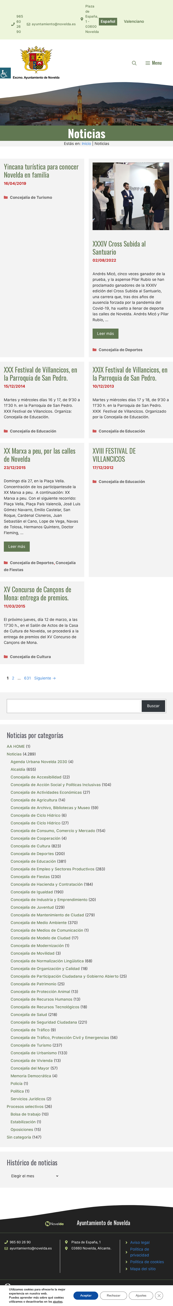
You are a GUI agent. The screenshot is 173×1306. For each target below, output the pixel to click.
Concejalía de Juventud (32, 907)
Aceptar (85, 1295)
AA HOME (16, 746)
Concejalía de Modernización (37, 945)
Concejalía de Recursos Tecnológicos (45, 1007)
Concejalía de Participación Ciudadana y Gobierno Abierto (64, 976)
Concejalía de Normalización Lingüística (47, 961)
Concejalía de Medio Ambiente (39, 922)
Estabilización (23, 1122)
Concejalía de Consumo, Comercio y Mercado (53, 830)
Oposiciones (22, 1129)
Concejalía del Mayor (30, 1068)
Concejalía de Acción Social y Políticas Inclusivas (56, 784)
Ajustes (141, 1295)
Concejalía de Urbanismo (34, 1053)
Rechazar (113, 1295)
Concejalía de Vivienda (32, 1060)
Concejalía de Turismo (31, 197)
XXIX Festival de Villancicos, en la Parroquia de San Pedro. (130, 373)
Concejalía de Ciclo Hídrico (35, 815)
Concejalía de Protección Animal (40, 991)
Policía (17, 1083)
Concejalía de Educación (33, 431)
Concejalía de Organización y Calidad (45, 968)
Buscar (153, 706)
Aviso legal (140, 1242)
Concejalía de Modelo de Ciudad (41, 938)
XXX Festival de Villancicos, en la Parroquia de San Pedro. (40, 373)
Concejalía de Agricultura (34, 800)
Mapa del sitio (143, 1269)
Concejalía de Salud (29, 1014)
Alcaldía (18, 769)
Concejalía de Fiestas (30, 876)
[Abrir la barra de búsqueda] (134, 62)
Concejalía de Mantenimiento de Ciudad (47, 915)
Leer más (105, 333)
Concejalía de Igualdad (32, 892)
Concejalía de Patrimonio (33, 984)
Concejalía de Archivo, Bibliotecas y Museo (50, 807)
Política (17, 1091)
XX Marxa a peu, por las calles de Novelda (39, 455)
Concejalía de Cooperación (35, 838)
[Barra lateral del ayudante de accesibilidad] (5, 73)
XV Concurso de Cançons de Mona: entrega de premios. (37, 593)
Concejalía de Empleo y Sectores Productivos (52, 869)
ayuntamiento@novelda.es (54, 24)
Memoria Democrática (31, 1076)
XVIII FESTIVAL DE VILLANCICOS (114, 455)
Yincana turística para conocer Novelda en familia (41, 170)
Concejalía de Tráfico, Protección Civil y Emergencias (60, 1037)
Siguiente (45, 678)
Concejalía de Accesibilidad (36, 777)
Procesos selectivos (25, 1106)
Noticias (14, 754)
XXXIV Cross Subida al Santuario (119, 247)
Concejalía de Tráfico (30, 1030)
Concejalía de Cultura (30, 656)
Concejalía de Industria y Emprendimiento (49, 899)
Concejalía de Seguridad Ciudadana (44, 1022)
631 (28, 678)
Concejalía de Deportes (121, 350)
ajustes (57, 1302)
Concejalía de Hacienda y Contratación (47, 884)
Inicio (86, 143)
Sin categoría (19, 1137)
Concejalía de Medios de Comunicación (47, 930)
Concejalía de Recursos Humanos (41, 999)
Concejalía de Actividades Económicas (46, 792)
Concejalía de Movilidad (33, 953)
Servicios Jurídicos (28, 1099)
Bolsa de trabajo (26, 1114)
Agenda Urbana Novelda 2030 (39, 761)
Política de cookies (147, 1262)
